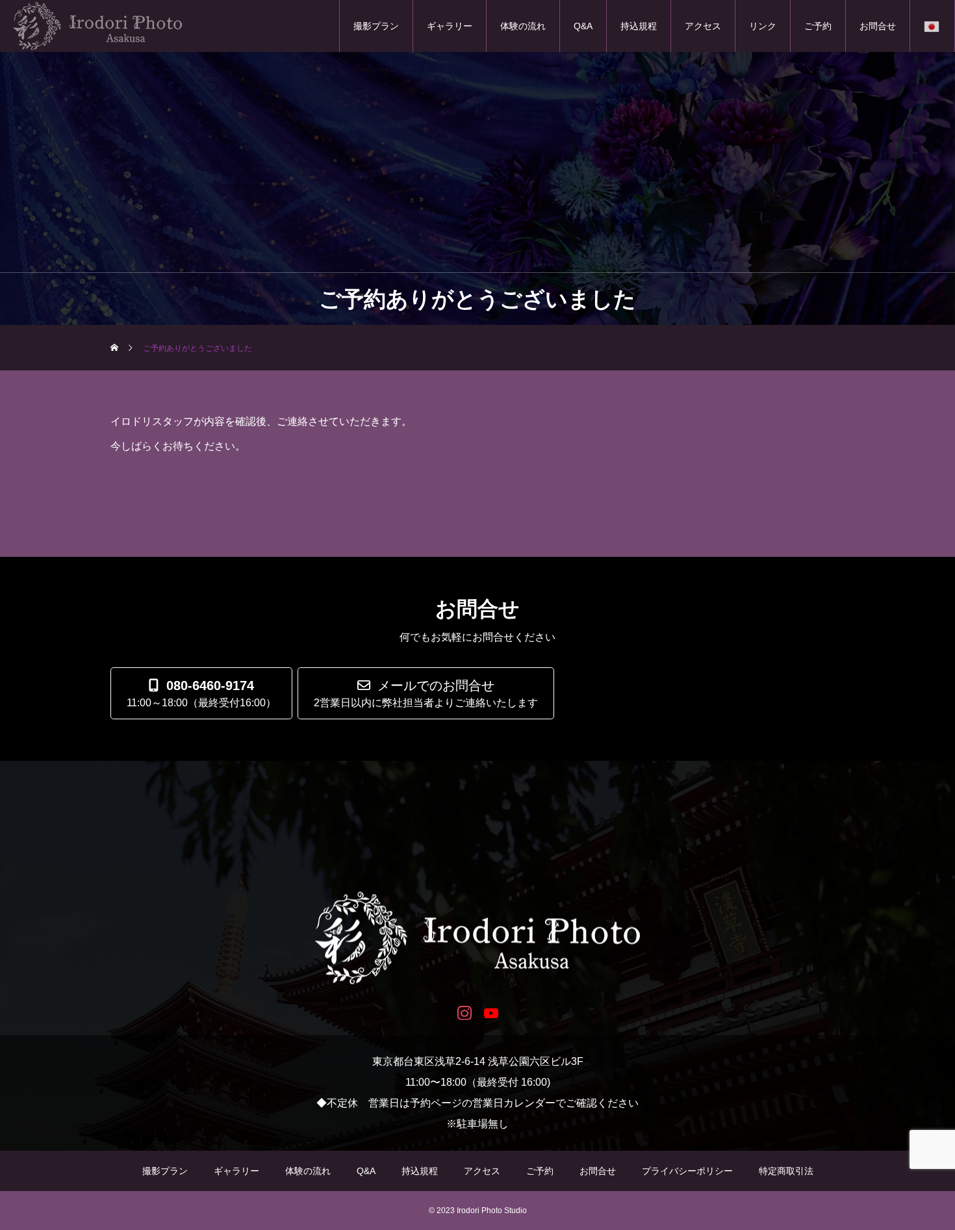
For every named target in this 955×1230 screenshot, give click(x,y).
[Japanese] (932, 26)
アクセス (703, 26)
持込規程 (638, 26)
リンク (762, 26)
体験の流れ (523, 26)
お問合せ (878, 26)
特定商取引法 (786, 1171)
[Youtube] (491, 1012)
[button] (426, 693)
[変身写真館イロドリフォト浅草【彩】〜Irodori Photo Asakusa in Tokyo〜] (477, 938)
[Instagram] (464, 1012)
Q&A (583, 26)
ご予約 (818, 26)
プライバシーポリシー (687, 1171)
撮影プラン (376, 26)
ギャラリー (449, 26)
